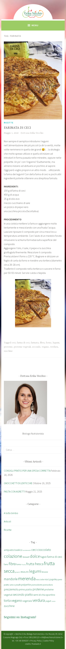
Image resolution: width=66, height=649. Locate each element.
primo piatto (25, 589)
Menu (35, 25)
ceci (14, 342)
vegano (45, 347)
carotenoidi (27, 550)
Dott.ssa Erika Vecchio (32, 133)
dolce (35, 556)
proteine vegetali (22, 347)
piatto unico (9, 584)
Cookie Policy (48, 640)
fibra (42, 342)
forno (48, 342)
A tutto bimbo (11, 513)
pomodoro (48, 584)
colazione (13, 556)
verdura (54, 347)
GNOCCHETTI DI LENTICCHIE (18, 483)
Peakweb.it (36, 644)
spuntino (50, 594)
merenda (27, 579)
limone (45, 571)
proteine (8, 347)
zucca (53, 601)
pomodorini (36, 584)
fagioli (43, 556)
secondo (36, 347)
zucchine (8, 351)
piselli (18, 584)
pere (60, 579)
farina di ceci (23, 342)
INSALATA (25, 571)
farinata (35, 342)
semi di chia (39, 594)
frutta (24, 565)
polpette (26, 584)
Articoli (7, 521)
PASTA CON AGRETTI (14, 491)
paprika (53, 579)
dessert (26, 556)
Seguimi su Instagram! (20, 617)
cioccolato (44, 550)
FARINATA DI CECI (17, 128)
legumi (56, 342)
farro (6, 564)
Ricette (8, 122)
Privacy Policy (36, 640)
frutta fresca (35, 564)
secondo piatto (23, 594)
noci (47, 579)
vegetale (27, 600)
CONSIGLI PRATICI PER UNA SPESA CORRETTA (27, 470)
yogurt (48, 601)
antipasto (9, 549)
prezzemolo (11, 589)
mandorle (11, 579)
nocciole (40, 579)
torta (7, 600)
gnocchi (17, 572)
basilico (18, 549)
